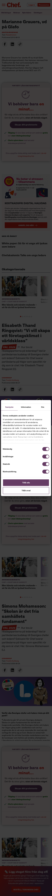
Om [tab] (42, 407)
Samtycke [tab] (9, 407)
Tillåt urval (26, 491)
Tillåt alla (26, 482)
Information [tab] (26, 407)
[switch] (45, 456)
